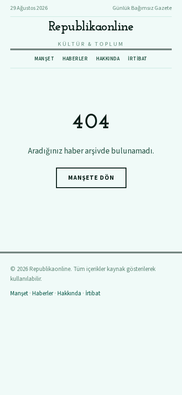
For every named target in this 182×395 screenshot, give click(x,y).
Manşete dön (91, 178)
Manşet (44, 58)
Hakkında (107, 58)
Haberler (75, 58)
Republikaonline (91, 27)
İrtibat (137, 58)
